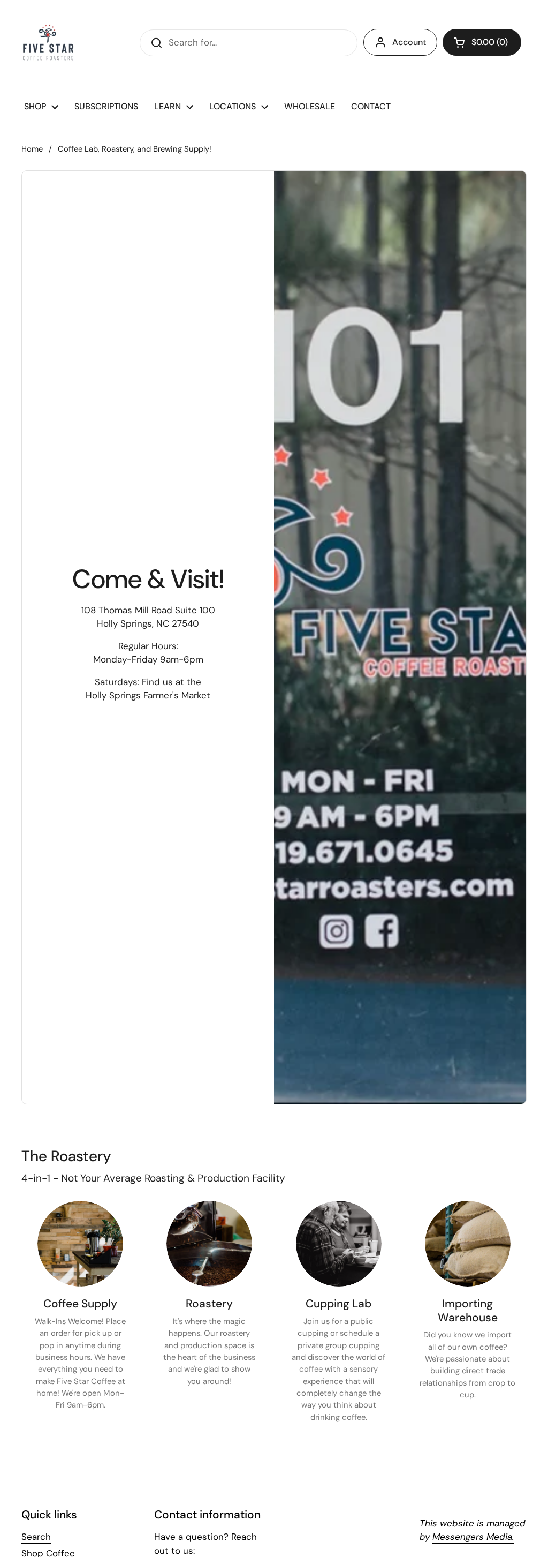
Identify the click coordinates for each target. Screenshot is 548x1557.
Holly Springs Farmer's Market (148, 695)
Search (36, 1537)
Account (409, 42)
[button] (482, 42)
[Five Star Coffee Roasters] (48, 43)
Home (32, 149)
